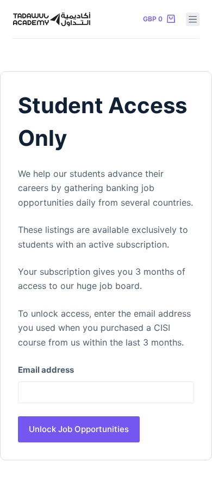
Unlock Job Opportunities (79, 429)
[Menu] (192, 19)
